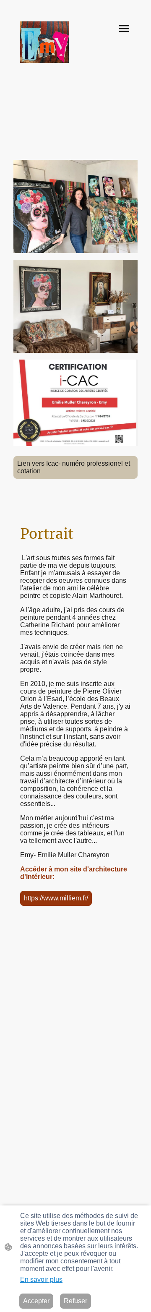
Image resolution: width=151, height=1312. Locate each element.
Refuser (75, 1300)
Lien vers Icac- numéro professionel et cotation (73, 467)
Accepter (36, 1300)
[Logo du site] (44, 42)
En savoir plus (41, 1279)
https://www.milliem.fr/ (56, 898)
